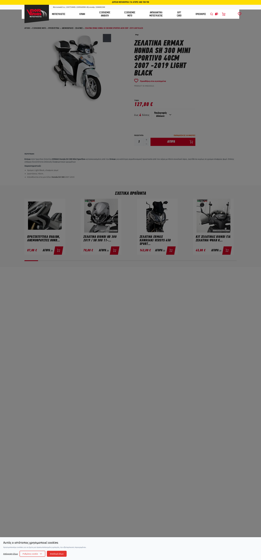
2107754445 (71, 7)
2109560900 (81, 7)
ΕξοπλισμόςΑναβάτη (104, 14)
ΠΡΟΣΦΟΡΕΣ (201, 14)
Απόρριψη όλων (10, 554)
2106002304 (100, 7)
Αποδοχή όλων (57, 553)
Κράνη (82, 14)
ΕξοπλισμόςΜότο (129, 14)
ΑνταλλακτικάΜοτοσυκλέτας (156, 14)
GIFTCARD (179, 14)
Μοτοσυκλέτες (58, 14)
